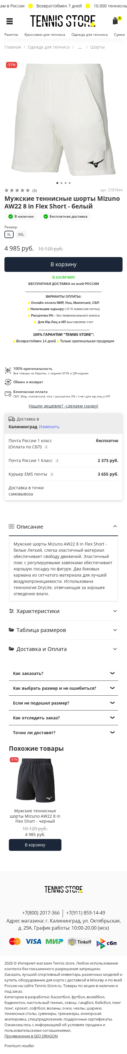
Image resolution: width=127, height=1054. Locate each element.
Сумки (119, 34)
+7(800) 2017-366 (41, 912)
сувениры (47, 1013)
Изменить (49, 426)
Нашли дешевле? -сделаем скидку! (63, 406)
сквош (70, 1002)
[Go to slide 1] (57, 183)
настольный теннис (45, 1002)
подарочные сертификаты (88, 1019)
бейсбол (102, 1002)
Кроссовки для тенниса (45, 34)
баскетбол (60, 997)
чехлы (79, 1008)
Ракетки (11, 34)
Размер (10, 227)
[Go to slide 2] (61, 183)
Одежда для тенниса (89, 34)
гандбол (85, 1002)
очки (66, 1008)
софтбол (37, 1008)
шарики (94, 1008)
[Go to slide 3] (65, 183)
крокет (21, 1008)
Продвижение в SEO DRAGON (31, 1036)
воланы (54, 1008)
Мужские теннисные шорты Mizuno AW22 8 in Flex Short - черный (35, 816)
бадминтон (14, 1002)
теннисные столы (20, 1013)
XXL (21, 234)
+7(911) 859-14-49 (85, 912)
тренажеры (68, 1013)
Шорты (97, 47)
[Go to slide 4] (70, 183)
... (80, 47)
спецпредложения (45, 1019)
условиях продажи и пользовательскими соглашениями (54, 1027)
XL (9, 234)
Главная (12, 47)
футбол (78, 997)
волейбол (95, 997)
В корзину (35, 845)
